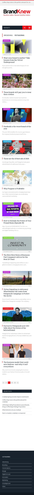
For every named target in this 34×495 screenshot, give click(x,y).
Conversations (8, 308)
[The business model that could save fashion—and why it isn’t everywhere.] (17, 351)
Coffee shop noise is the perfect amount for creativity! (17, 2)
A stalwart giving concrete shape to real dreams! (15, 397)
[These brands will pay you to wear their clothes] (17, 81)
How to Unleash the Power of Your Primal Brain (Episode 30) (17, 222)
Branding (6, 40)
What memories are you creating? (11, 410)
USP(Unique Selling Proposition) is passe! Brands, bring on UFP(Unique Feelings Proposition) (15, 406)
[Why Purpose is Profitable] (17, 177)
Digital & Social (8, 171)
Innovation (5, 477)
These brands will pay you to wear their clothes (17, 93)
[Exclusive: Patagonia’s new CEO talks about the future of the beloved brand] (17, 314)
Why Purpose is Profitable (14, 188)
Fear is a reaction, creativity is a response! (13, 413)
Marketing (5, 480)
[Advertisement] (18, 21)
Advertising (7, 141)
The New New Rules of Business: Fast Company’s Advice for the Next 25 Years (17, 257)
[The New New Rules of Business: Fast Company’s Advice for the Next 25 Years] (17, 244)
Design (4, 471)
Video (3, 486)
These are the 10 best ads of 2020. (16, 158)
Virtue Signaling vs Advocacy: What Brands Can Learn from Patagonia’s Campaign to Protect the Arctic (16, 292)
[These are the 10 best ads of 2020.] (17, 147)
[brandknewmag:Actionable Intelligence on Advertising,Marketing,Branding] (17, 12)
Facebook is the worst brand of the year (17, 127)
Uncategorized (6, 483)
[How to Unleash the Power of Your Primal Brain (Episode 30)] (17, 209)
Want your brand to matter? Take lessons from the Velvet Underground (17, 60)
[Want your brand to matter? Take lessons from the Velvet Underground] (17, 46)
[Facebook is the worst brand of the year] (17, 115)
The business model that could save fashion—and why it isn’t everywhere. (16, 364)
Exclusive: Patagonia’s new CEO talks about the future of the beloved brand (16, 328)
